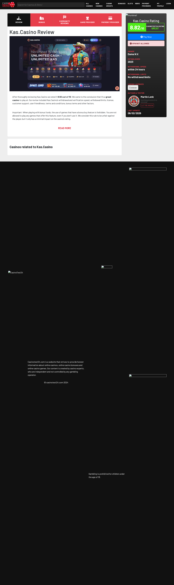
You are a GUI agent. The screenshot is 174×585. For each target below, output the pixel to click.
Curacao (133, 87)
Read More (64, 128)
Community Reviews (64, 22)
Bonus (42, 22)
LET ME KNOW (147, 105)
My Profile (160, 4)
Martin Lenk (147, 96)
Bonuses (121, 3)
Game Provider (87, 22)
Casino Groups (109, 4)
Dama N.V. (133, 54)
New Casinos (99, 4)
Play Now (147, 36)
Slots (130, 3)
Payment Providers (146, 4)
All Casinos (89, 4)
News (137, 3)
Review (18, 22)
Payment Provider (110, 22)
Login (168, 3)
